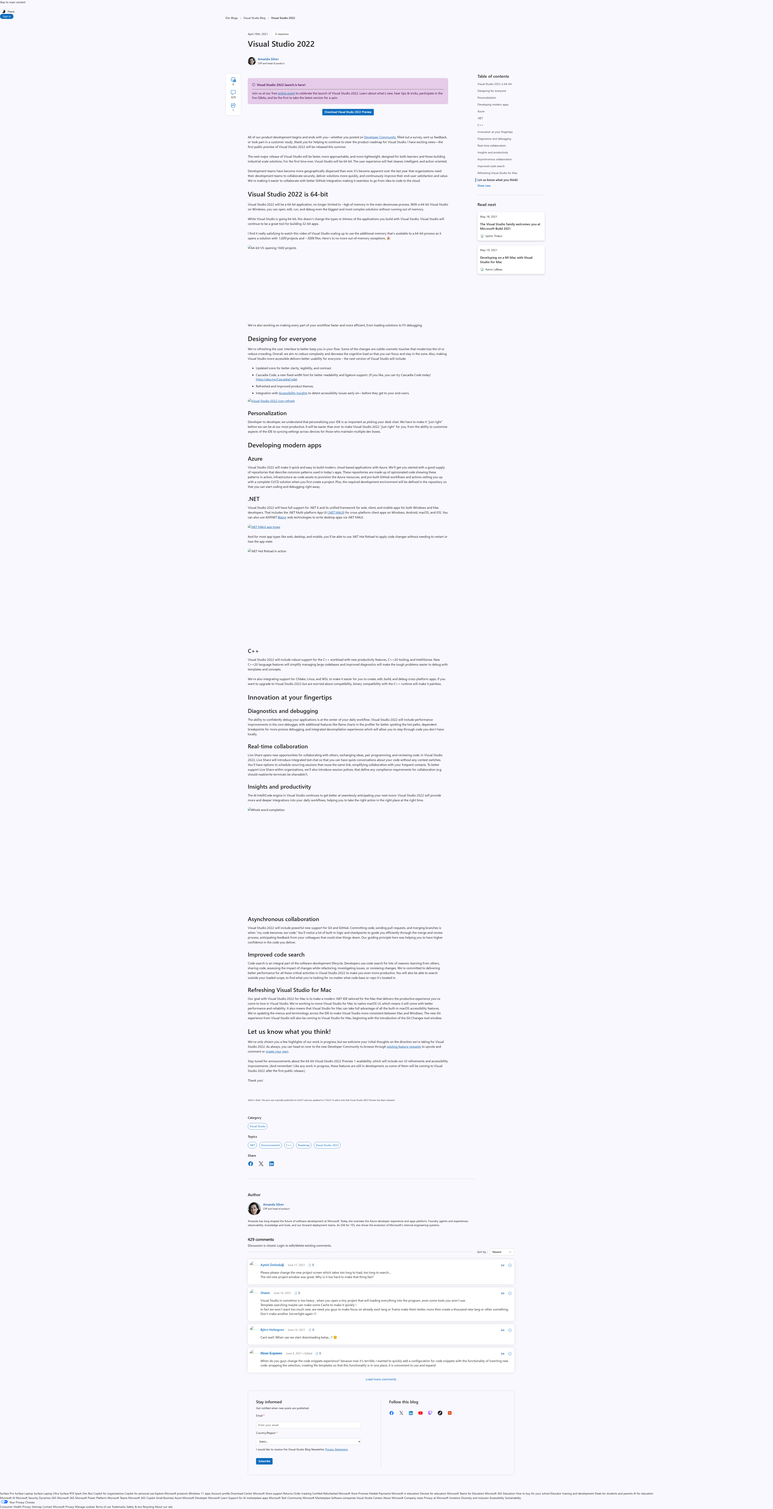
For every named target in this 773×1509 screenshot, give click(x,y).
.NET (480, 118)
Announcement (270, 1145)
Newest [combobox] (496, 1252)
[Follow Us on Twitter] (401, 1414)
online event (286, 93)
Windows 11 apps (200, 1493)
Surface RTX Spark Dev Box (76, 1493)
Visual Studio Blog (254, 18)
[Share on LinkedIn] (271, 1164)
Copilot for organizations (108, 1493)
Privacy (70, 1507)
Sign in (7, 16)
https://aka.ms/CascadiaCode (276, 379)
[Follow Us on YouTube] (420, 1414)
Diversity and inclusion (475, 1498)
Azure (481, 111)
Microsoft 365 (65, 1498)
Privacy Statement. (336, 1449)
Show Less (484, 185)
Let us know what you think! (497, 180)
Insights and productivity (492, 152)
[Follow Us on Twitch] (430, 1414)
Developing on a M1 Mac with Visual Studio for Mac (506, 259)
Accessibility (497, 1498)
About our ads (164, 1507)
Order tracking (302, 1493)
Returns (288, 1493)
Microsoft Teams (117, 1498)
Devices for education (433, 1493)
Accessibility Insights (293, 393)
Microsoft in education (405, 1493)
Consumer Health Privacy (15, 1507)
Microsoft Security (27, 1498)
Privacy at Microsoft (436, 1498)
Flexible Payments (380, 1493)
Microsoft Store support (267, 1493)
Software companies (343, 1498)
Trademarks (119, 1507)
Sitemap (37, 1507)
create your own (277, 1051)
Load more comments (381, 1379)
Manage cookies (85, 1507)
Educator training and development (572, 1493)
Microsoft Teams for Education (465, 1493)
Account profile (220, 1493)
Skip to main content (13, 2)
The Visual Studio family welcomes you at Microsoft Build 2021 (510, 226)
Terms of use (103, 1507)
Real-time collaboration (491, 145)
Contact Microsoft (53, 1507)
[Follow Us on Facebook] (391, 1414)
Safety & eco (134, 1507)
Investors (454, 1498)
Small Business (165, 1498)
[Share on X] (261, 1164)
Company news (413, 1498)
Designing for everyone (491, 91)
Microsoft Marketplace (316, 1498)
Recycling (148, 1507)
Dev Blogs (231, 18)
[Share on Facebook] (250, 1164)
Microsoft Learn (217, 1498)
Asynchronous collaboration (494, 159)
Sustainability (513, 1498)
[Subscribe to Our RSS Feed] (449, 1414)
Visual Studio (258, 1126)
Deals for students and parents (614, 1493)
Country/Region (267, 1433)
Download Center (241, 1493)
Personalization (486, 97)
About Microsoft (393, 1498)
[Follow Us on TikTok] (440, 1414)
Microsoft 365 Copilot (141, 1498)
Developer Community (380, 137)
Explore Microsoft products (171, 1493)
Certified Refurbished (325, 1493)
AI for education (643, 1493)
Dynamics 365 (47, 1498)
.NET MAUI (336, 512)
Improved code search (491, 166)
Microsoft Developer (194, 1498)
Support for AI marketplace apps (248, 1498)
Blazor (282, 517)
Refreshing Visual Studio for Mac (497, 173)
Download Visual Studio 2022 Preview (348, 112)
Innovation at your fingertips (495, 132)
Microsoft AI (7, 1498)
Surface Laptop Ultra (46, 1493)
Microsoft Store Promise (353, 1493)
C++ (480, 125)
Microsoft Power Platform (91, 1498)
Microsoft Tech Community (285, 1498)
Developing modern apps (492, 104)
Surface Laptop (24, 1493)
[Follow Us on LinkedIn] (410, 1414)
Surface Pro (7, 1493)
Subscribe (264, 1461)
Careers (377, 1498)
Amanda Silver (268, 59)
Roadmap (304, 1145)
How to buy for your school (533, 1493)
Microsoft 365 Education (500, 1493)
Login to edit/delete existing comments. (304, 1245)
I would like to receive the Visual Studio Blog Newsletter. (302, 1449)
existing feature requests (404, 1046)
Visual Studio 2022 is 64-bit (494, 84)
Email (260, 1415)
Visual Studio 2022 (327, 1145)
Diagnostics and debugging (494, 139)
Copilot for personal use (139, 1493)
